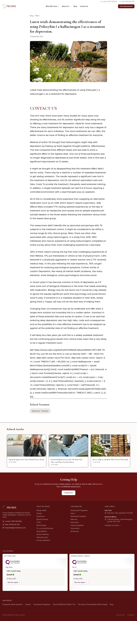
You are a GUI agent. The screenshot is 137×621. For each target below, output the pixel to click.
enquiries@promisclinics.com (15, 528)
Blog (75, 6)
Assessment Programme (79, 510)
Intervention (75, 522)
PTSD (39, 522)
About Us (65, 6)
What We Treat (51, 6)
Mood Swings (41, 525)
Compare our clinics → (113, 525)
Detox (73, 513)
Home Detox (75, 528)
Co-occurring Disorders (45, 528)
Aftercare (74, 519)
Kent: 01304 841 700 (127, 1)
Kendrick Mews (110, 517)
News (37, 16)
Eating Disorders (42, 537)
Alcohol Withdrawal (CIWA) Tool (64, 604)
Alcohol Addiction (43, 534)
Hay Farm (108, 510)
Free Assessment (126, 6)
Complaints (130, 615)
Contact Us (84, 6)
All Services (75, 531)
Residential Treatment (78, 516)
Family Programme (77, 525)
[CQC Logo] (13, 564)
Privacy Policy (120, 615)
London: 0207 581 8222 (109, 1)
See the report (13, 582)
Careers (28, 604)
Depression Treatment (40, 411)
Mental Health (41, 510)
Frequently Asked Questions (13, 604)
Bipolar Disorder (42, 519)
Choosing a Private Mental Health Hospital (92, 604)
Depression (41, 516)
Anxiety (39, 513)
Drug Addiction (42, 531)
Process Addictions (43, 540)
